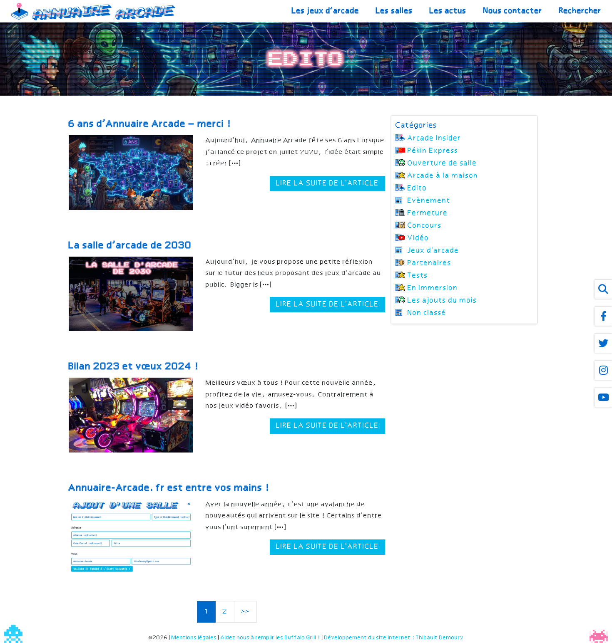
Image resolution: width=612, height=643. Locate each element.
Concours (425, 226)
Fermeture (428, 213)
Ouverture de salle (442, 163)
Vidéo (418, 238)
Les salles (394, 11)
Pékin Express (433, 151)
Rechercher (580, 11)
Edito (417, 188)
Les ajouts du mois (442, 300)
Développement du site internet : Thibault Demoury (394, 638)
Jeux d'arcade (433, 251)
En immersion (433, 288)
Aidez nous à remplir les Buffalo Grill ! (271, 638)
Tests (418, 275)
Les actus (448, 11)
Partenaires (429, 263)
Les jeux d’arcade (325, 11)
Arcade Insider (434, 138)
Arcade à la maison (443, 176)
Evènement (429, 201)
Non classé (427, 313)
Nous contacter (512, 11)
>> (245, 611)
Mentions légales (194, 638)
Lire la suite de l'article (327, 183)
